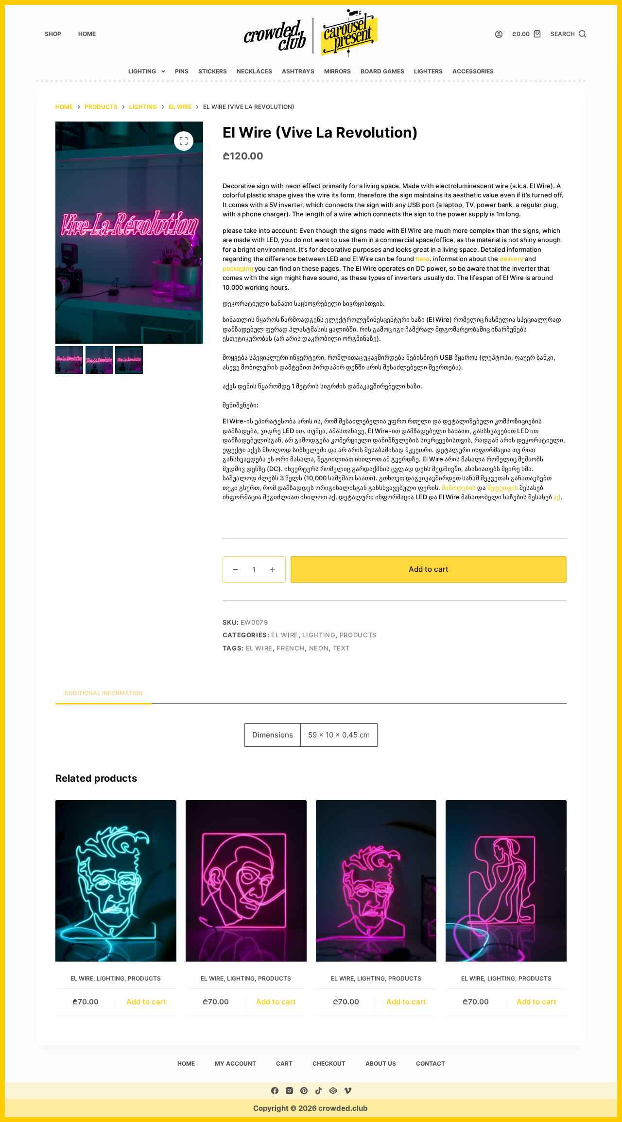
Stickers (212, 71)
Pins (182, 71)
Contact (430, 1063)
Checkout (329, 1063)
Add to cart (429, 569)
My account (235, 1063)
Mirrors (337, 71)
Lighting (142, 71)
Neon (319, 648)
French (290, 648)
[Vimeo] (347, 1090)
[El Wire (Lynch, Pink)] (376, 881)
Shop (53, 33)
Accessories (473, 71)
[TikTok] (318, 1090)
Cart (284, 1063)
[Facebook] (274, 1090)
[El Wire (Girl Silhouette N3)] (506, 881)
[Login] (498, 34)
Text (341, 648)
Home (87, 33)
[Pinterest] (304, 1090)
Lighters (428, 71)
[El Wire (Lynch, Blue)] (115, 881)
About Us (380, 1063)
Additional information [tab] (103, 693)
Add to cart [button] (146, 1001)
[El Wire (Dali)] (246, 881)
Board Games (382, 71)
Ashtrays (298, 71)
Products (358, 635)
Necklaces (254, 71)
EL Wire (284, 635)
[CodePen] (333, 1090)
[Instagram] (289, 1090)
